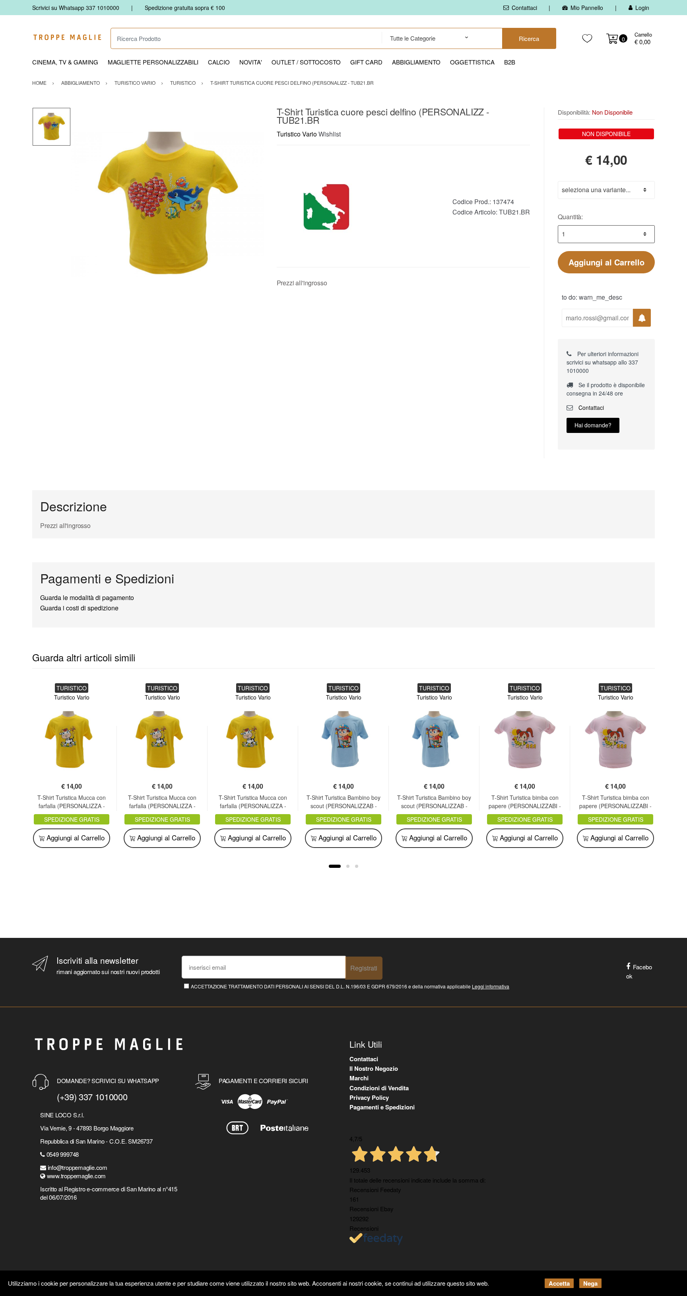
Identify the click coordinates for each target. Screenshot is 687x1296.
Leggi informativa (490, 986)
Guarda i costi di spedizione (79, 607)
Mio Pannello (587, 8)
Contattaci (524, 8)
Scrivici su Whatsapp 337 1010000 (75, 8)
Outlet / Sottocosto (306, 62)
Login (642, 8)
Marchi (359, 1078)
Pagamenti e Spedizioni (382, 1107)
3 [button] (356, 866)
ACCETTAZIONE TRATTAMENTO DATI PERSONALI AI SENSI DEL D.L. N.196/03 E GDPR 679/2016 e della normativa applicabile (350, 986)
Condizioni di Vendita (379, 1088)
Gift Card (366, 62)
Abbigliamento (416, 62)
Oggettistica (472, 62)
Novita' (250, 62)
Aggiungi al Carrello (606, 262)
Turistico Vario (297, 133)
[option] (167, 204)
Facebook (639, 971)
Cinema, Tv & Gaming (65, 62)
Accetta (559, 1283)
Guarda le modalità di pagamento (87, 597)
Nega (590, 1283)
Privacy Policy (369, 1097)
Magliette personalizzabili (153, 62)
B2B (509, 62)
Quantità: (570, 216)
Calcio (219, 62)
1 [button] (335, 866)
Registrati (363, 967)
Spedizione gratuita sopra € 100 (185, 8)
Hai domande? (592, 425)
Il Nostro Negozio (373, 1068)
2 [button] (347, 866)
